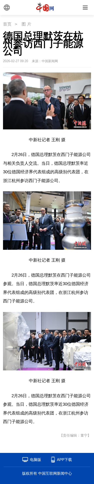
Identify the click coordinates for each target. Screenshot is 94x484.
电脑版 (35, 459)
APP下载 (64, 459)
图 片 (26, 24)
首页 (7, 24)
